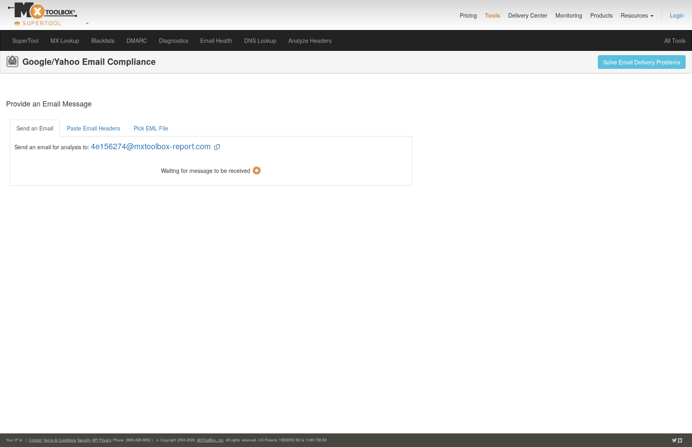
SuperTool (25, 40)
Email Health (216, 40)
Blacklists (103, 40)
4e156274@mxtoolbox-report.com (151, 146)
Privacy (105, 440)
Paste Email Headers (93, 128)
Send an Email (34, 128)
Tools (492, 15)
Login (677, 15)
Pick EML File (151, 128)
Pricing (468, 15)
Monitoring (568, 15)
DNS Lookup (260, 40)
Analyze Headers (310, 40)
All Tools (675, 40)
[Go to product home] (42, 10)
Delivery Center (527, 15)
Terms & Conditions (59, 440)
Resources (635, 15)
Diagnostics (173, 40)
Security (84, 440)
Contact (35, 440)
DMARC (137, 40)
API (95, 440)
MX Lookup (64, 40)
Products (601, 15)
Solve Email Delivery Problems (641, 62)
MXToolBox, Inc (210, 440)
